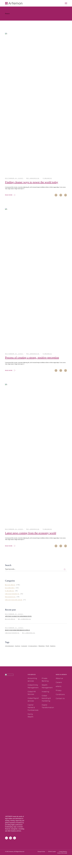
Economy (10, 587)
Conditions (60, 694)
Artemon (11, 851)
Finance (47, 178)
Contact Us (60, 698)
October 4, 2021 (14, 627)
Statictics (52, 646)
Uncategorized (13, 599)
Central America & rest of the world (62, 852)
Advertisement (9, 646)
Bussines (10, 584)
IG (14, 838)
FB (10, 838)
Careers (59, 682)
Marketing (42, 646)
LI (6, 838)
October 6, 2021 (14, 178)
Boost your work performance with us (17, 630)
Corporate (24, 646)
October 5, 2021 (14, 614)
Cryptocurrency (32, 646)
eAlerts (58, 686)
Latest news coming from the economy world (30, 533)
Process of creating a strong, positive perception (32, 357)
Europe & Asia (41, 851)
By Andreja (33, 178)
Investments (12, 593)
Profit (47, 646)
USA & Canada (52, 851)
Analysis (17, 646)
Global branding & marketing (46, 698)
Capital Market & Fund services (33, 707)
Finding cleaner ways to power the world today (31, 182)
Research (10, 596)
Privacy (58, 690)
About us (59, 678)
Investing (45, 692)
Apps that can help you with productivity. (18, 616)
